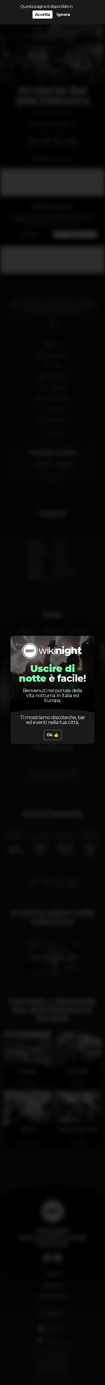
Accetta (42, 14)
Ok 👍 (53, 735)
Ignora (63, 14)
